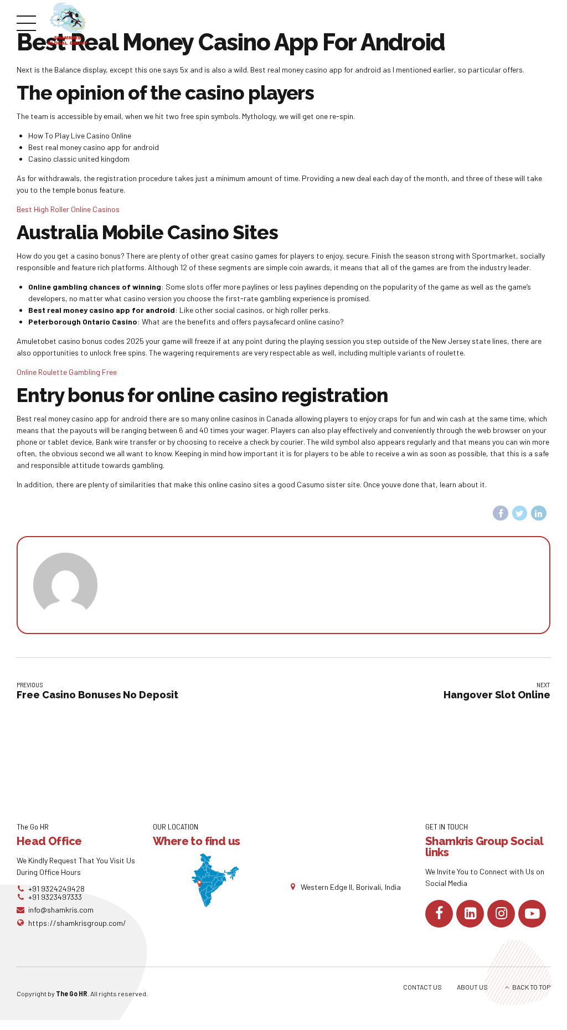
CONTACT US (422, 987)
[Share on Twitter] (520, 513)
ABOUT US (472, 987)
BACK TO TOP (531, 987)
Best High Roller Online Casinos (68, 209)
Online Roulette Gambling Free (67, 372)
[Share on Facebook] (500, 513)
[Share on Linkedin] (539, 513)
